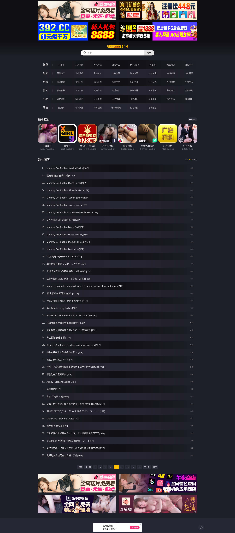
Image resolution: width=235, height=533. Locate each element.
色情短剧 (152, 107)
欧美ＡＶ (98, 73)
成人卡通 (98, 82)
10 (110, 467)
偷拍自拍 (79, 82)
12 (122, 467)
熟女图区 (171, 90)
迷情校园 (134, 99)
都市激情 (61, 99)
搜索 (149, 53)
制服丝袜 (134, 82)
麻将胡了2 (134, 64)
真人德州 (79, 64)
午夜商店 (79, 107)
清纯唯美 (152, 90)
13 (128, 467)
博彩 (45, 64)
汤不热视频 (116, 107)
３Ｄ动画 (116, 73)
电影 (45, 81)
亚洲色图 (79, 90)
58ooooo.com (117, 46)
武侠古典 (116, 99)
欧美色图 (98, 90)
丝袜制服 (152, 73)
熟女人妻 (134, 73)
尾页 (155, 467)
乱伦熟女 (171, 82)
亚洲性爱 (61, 82)
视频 (45, 73)
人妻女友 (98, 99)
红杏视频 (134, 107)
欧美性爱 (116, 82)
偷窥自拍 (61, 90)
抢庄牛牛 (189, 64)
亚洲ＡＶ (61, 73)
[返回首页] (201, 528)
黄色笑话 (171, 99)
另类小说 (152, 99)
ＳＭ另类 (189, 73)
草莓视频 (98, 107)
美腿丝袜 (134, 90)
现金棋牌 (171, 64)
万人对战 (98, 64)
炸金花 (152, 64)
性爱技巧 (189, 99)
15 (139, 467)
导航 (45, 107)
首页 (80, 467)
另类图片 (189, 90)
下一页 (146, 467)
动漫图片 (116, 90)
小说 (45, 99)
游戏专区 (116, 64)
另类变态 (189, 82)
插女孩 (61, 107)
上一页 (88, 467)
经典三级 (152, 82)
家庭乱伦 (79, 99)
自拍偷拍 (79, 73)
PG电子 (61, 64)
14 (133, 467)
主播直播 (171, 73)
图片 (45, 90)
